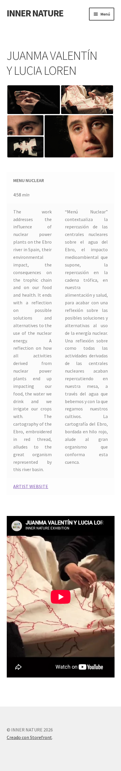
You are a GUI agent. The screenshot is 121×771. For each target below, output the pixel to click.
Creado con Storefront (29, 737)
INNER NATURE (35, 13)
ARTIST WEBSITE (30, 486)
